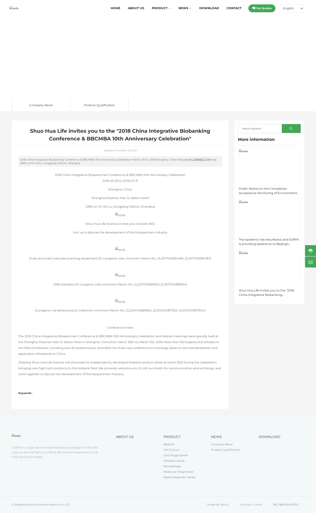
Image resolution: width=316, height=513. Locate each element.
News (27, 73)
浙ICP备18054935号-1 (286, 504)
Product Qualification (99, 105)
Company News (41, 105)
